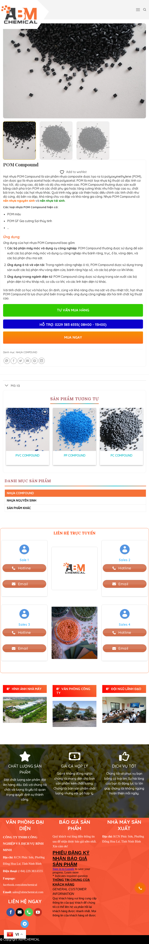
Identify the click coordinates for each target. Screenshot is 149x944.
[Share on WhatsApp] (6, 361)
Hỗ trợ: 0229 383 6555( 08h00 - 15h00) (73, 324)
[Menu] (138, 9)
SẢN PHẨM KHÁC (19, 508)
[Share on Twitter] (20, 361)
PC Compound (121, 455)
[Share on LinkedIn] (41, 361)
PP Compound (74, 455)
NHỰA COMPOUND (26, 352)
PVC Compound (27, 455)
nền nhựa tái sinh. (52, 201)
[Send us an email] (20, 912)
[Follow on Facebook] (10, 912)
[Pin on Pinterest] (34, 361)
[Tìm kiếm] (144, 9)
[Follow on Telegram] (25, 924)
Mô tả (15, 385)
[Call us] (29, 912)
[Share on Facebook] (13, 361)
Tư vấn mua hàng (73, 310)
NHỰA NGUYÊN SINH (21, 500)
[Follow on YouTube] (38, 912)
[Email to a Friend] (27, 361)
